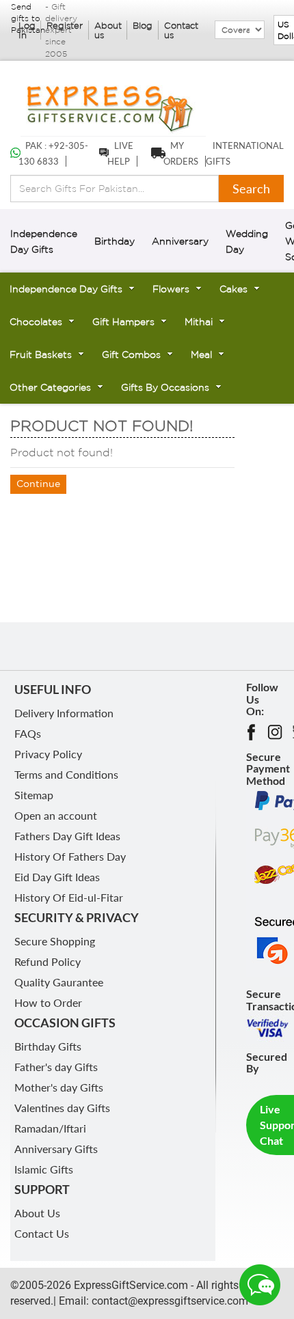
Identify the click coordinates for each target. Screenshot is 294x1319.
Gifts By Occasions (165, 387)
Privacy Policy (48, 753)
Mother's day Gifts (58, 1087)
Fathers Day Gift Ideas (67, 835)
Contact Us (41, 1233)
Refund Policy (47, 961)
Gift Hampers (123, 321)
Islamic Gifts (43, 1169)
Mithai (199, 321)
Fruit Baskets (41, 354)
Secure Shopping (54, 940)
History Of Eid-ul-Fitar (68, 897)
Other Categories (50, 387)
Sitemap (33, 794)
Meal (201, 354)
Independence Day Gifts (66, 288)
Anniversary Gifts (56, 1148)
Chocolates (36, 321)
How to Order (48, 1002)
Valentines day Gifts (62, 1107)
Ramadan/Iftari (50, 1128)
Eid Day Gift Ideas (57, 876)
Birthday (114, 241)
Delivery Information (63, 712)
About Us (37, 1212)
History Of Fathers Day (70, 856)
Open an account (55, 815)
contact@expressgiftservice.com (168, 1300)
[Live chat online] (259, 1284)
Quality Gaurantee (58, 981)
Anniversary (180, 241)
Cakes (233, 288)
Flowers (170, 288)
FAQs (27, 733)
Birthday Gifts (47, 1046)
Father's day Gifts (56, 1066)
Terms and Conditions (66, 774)
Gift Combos (131, 354)
